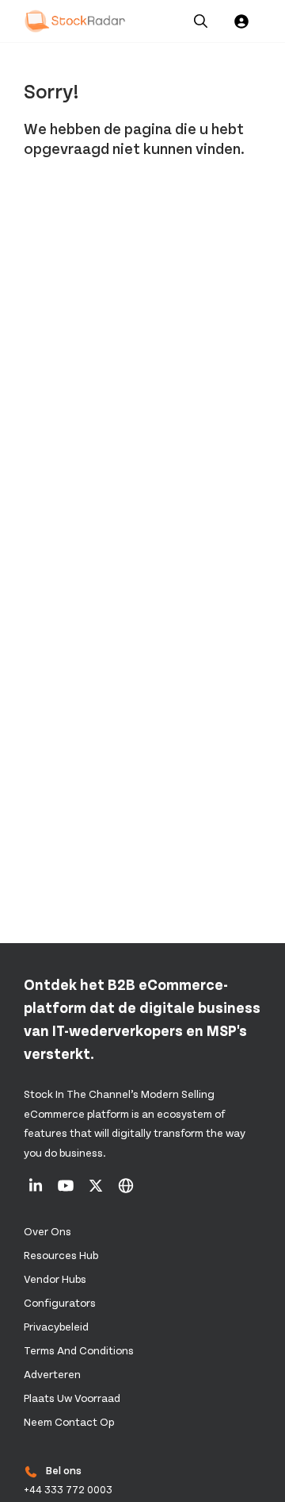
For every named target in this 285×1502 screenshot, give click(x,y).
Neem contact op (69, 1421)
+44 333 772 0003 (68, 1489)
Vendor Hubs (55, 1278)
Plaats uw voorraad (72, 1397)
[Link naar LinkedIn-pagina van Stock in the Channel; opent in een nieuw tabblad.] (37, 1190)
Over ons (47, 1231)
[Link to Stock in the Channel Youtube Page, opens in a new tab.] (67, 1190)
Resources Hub (61, 1254)
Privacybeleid (56, 1326)
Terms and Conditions (79, 1350)
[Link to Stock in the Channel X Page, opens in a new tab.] (97, 1190)
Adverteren (52, 1374)
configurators (60, 1302)
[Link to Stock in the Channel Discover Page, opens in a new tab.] (126, 1190)
